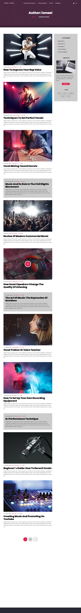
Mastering (14, 395)
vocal (68, 96)
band (59, 93)
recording (71, 93)
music (65, 93)
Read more (66, 83)
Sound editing (14, 67)
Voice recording (15, 115)
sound (63, 96)
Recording (15, 163)
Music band (15, 281)
